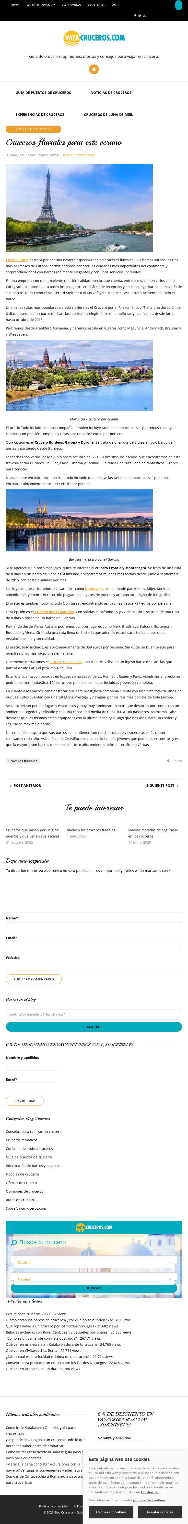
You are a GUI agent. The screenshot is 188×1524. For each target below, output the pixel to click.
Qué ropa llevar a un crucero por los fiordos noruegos (50, 1326)
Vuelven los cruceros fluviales (91, 830)
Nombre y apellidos (22, 1057)
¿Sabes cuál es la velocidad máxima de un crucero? (48, 1356)
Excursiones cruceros (23, 1314)
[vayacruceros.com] (94, 1227)
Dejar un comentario (78, 155)
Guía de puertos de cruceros (43, 92)
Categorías (71, 5)
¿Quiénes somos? (41, 5)
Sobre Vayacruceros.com (26, 1208)
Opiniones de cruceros (24, 1191)
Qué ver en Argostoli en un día (31, 1368)
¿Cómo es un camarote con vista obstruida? (41, 1338)
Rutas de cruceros (33, 129)
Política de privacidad (53, 1506)
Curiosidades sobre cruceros (29, 1148)
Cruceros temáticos (21, 1140)
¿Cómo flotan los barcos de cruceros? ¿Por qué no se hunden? (56, 1320)
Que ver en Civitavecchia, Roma (31, 1350)
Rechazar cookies (111, 1512)
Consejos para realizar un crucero (33, 1131)
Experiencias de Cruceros (40, 114)
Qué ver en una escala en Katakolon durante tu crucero (51, 1344)
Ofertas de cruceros (22, 1182)
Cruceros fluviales (22, 761)
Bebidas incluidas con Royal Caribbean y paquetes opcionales (56, 1332)
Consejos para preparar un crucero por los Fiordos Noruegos (56, 1362)
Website (13, 957)
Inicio (14, 5)
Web (115, 5)
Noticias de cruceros (111, 92)
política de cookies (149, 1500)
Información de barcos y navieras (33, 1165)
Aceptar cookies (160, 1512)
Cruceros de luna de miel (108, 114)
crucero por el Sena (66, 661)
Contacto (96, 5)
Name (12, 918)
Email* (11, 1079)
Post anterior (27, 785)
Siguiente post (160, 785)
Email (11, 938)
